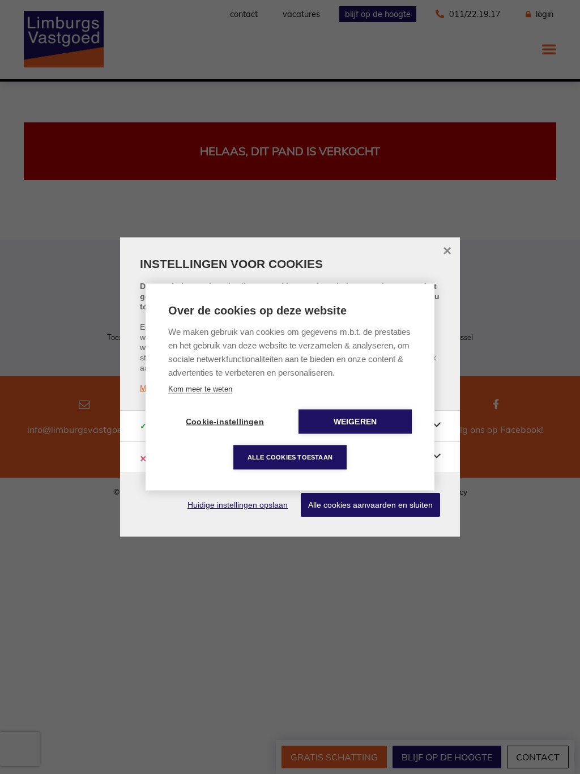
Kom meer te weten (200, 389)
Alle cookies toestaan (290, 457)
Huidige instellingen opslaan (237, 504)
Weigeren (355, 422)
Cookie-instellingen (225, 422)
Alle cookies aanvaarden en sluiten (370, 504)
